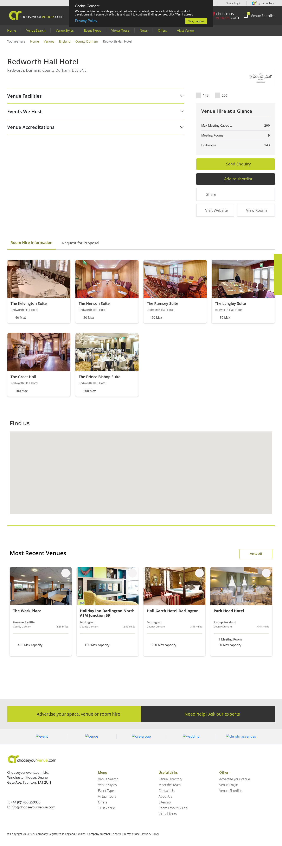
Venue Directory (170, 779)
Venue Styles (65, 30)
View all (256, 554)
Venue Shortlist (230, 790)
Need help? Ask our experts (212, 714)
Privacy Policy (86, 20)
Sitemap (165, 802)
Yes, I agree (196, 21)
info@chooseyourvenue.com (33, 807)
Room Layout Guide (173, 808)
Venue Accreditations (31, 127)
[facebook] (278, 258)
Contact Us (166, 790)
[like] (65, 573)
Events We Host (24, 111)
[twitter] (278, 266)
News (144, 30)
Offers (162, 30)
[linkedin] (278, 274)
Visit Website (216, 210)
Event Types (92, 30)
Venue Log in (233, 3)
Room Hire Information (31, 242)
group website (266, 3)
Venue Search (35, 30)
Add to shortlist (238, 179)
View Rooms (257, 210)
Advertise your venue (234, 779)
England (64, 41)
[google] (278, 283)
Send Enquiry (238, 164)
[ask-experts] (278, 291)
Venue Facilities (24, 96)
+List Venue (185, 30)
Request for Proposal (80, 242)
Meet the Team (170, 785)
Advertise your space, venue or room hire (78, 714)
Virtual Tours (120, 30)
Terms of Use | (133, 834)
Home (11, 30)
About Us (165, 796)
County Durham (86, 41)
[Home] (221, 15)
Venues (49, 41)
